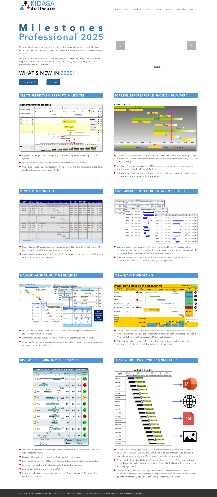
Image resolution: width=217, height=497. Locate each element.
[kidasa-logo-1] (37, 6)
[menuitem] (118, 8)
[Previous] (120, 45)
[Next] (191, 45)
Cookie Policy (70, 493)
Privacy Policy (58, 493)
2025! (67, 72)
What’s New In (40, 72)
